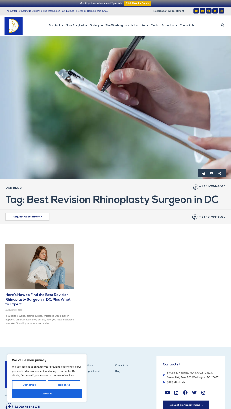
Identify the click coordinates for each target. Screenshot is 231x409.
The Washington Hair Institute (125, 25)
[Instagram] (221, 11)
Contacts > (171, 364)
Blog (117, 371)
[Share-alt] (219, 173)
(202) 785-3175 (27, 407)
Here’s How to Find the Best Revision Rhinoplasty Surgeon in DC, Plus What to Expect (38, 299)
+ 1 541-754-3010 (212, 186)
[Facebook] (209, 11)
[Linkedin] (202, 11)
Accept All (47, 393)
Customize (29, 385)
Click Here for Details (137, 3)
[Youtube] (196, 11)
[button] (222, 25)
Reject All (64, 385)
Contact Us (187, 25)
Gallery (94, 25)
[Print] (203, 173)
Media (155, 25)
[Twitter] (215, 11)
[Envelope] (211, 173)
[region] (47, 378)
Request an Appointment (168, 10)
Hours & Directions (82, 365)
